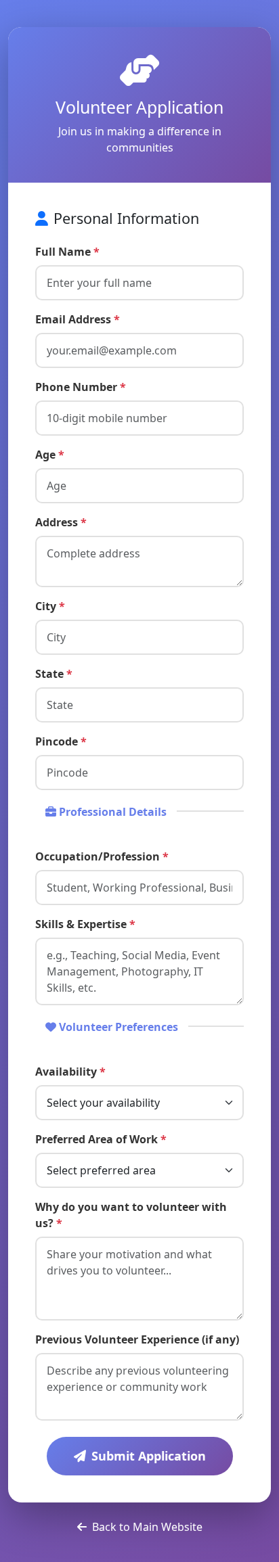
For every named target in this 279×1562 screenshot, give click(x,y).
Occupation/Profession (102, 856)
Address (61, 522)
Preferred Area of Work (101, 1139)
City (50, 606)
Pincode (61, 741)
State (53, 673)
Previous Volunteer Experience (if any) (137, 1339)
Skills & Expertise (85, 924)
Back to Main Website (147, 1526)
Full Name (67, 251)
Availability (70, 1071)
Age (49, 454)
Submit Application (148, 1456)
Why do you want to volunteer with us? (131, 1215)
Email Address (77, 319)
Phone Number (80, 387)
